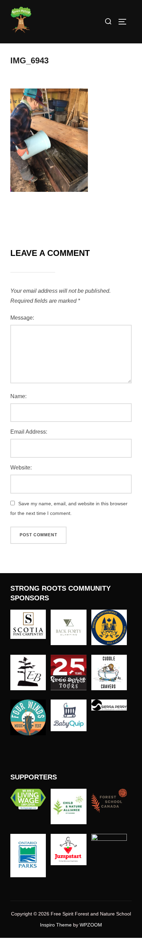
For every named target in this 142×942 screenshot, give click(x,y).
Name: (18, 396)
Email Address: (28, 432)
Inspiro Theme (56, 925)
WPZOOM (91, 925)
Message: (22, 318)
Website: (21, 467)
